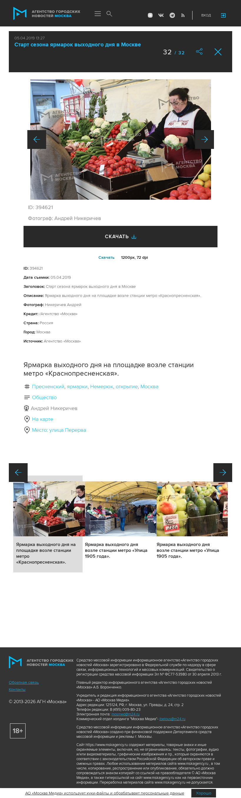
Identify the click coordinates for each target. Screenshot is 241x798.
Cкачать (106, 257)
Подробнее (48, 524)
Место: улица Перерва (59, 430)
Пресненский (48, 386)
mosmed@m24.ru (125, 714)
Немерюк (101, 386)
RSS (182, 15)
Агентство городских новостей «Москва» (46, 13)
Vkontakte (161, 15)
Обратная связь (24, 682)
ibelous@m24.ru (172, 719)
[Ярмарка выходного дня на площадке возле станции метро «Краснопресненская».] (120, 139)
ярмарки (77, 386)
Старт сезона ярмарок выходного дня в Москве (77, 44)
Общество (44, 397)
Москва (149, 386)
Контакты (17, 689)
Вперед (204, 139)
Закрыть (218, 52)
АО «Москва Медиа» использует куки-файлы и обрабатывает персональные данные (104, 793)
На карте (42, 419)
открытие (127, 386)
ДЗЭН (150, 15)
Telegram (172, 15)
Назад (36, 139)
